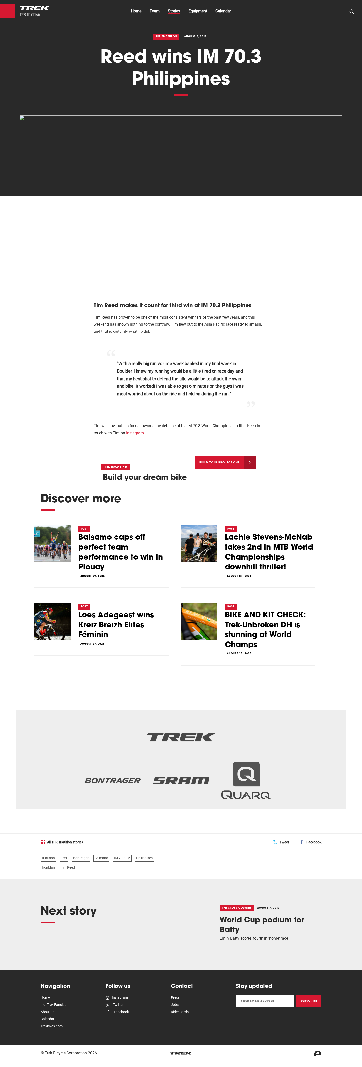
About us (47, 1012)
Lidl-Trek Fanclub (53, 1005)
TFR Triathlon (30, 14)
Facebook (313, 842)
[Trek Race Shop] (34, 8)
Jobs (175, 1005)
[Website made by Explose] (317, 1053)
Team (155, 11)
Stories (174, 11)
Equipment (197, 11)
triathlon (48, 858)
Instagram (135, 433)
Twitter (118, 1005)
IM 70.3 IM (122, 858)
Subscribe (309, 1000)
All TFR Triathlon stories (65, 842)
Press (175, 997)
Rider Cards (180, 1012)
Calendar (223, 11)
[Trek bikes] (181, 1053)
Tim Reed (68, 867)
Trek (64, 858)
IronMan (48, 867)
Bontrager (81, 858)
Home (136, 11)
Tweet (284, 842)
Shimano (101, 858)
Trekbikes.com (52, 1026)
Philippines (144, 858)
